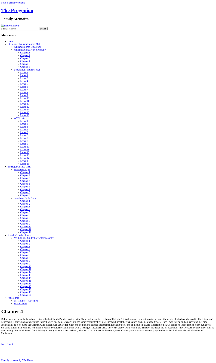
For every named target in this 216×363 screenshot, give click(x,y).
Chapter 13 (25, 275)
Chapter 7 (25, 189)
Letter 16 (24, 115)
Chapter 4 (25, 61)
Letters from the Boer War (27, 69)
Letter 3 (24, 78)
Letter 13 (24, 106)
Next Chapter (8, 344)
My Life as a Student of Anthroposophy (34, 238)
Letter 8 (24, 92)
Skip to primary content (13, 2)
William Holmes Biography (27, 46)
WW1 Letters (20, 118)
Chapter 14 (25, 277)
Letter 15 (24, 112)
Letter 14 (24, 109)
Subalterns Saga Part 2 (25, 198)
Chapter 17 (25, 286)
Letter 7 (24, 89)
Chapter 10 (25, 226)
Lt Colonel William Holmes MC (24, 44)
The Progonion (17, 10)
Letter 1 (24, 72)
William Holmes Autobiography (30, 49)
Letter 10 (24, 98)
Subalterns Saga (22, 169)
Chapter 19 (25, 292)
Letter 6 (24, 86)
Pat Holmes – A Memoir (26, 300)
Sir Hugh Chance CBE (19, 166)
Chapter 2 (25, 55)
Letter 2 (24, 75)
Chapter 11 (25, 229)
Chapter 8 (25, 192)
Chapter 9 (25, 195)
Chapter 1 (25, 52)
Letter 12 (24, 104)
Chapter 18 (25, 289)
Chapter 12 (25, 232)
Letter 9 (24, 95)
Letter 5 (24, 84)
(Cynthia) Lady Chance (19, 235)
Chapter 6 (25, 66)
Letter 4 (24, 81)
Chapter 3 (25, 58)
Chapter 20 (25, 295)
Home (11, 41)
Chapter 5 (25, 64)
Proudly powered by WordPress (17, 360)
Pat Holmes (13, 297)
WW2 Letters (20, 303)
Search (4, 28)
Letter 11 (24, 101)
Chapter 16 (25, 283)
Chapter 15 (25, 280)
